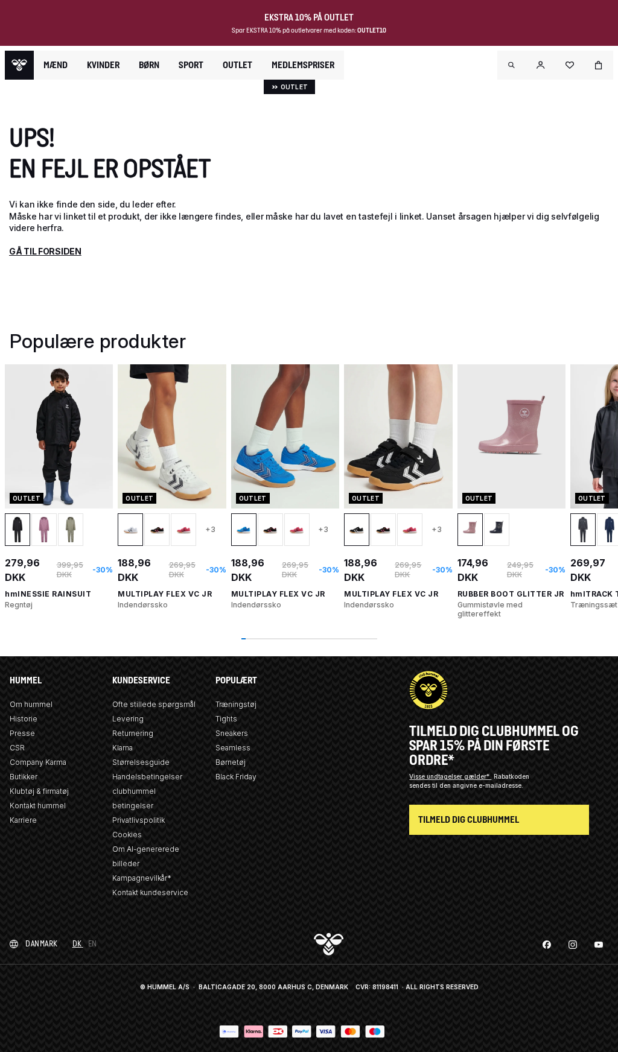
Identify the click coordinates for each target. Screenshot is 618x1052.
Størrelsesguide (141, 762)
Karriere (23, 820)
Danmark (41, 943)
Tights (226, 718)
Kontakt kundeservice (150, 892)
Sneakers (231, 733)
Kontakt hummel (38, 805)
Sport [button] (191, 65)
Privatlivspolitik (138, 820)
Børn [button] (149, 65)
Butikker (23, 776)
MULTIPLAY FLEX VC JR (165, 593)
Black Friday (235, 776)
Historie (23, 718)
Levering (128, 718)
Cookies (127, 834)
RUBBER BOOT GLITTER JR (510, 593)
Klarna (122, 747)
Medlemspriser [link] (303, 65)
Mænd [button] (55, 65)
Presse (22, 733)
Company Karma (38, 762)
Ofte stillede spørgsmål (154, 704)
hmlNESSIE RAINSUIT (48, 593)
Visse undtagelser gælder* (450, 776)
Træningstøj (235, 704)
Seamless (232, 747)
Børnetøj (230, 762)
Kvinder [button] (103, 65)
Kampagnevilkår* (141, 877)
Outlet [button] (237, 65)
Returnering (132, 733)
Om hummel (31, 704)
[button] (511, 65)
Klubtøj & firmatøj (39, 791)
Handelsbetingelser (147, 776)
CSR (17, 747)
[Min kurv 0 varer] (598, 65)
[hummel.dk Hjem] (19, 65)
